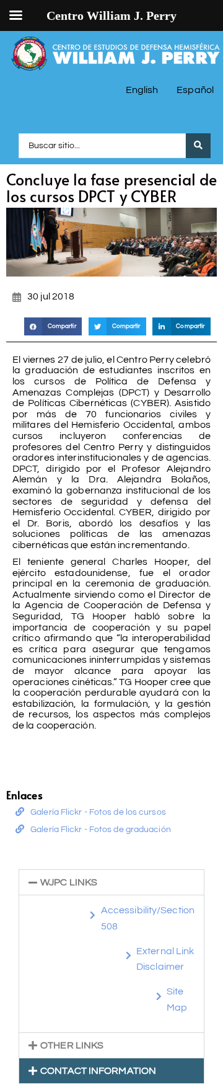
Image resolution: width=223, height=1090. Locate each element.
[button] (53, 326)
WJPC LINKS (68, 882)
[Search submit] (198, 145)
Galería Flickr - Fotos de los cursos (98, 812)
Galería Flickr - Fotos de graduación (100, 829)
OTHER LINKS (71, 1045)
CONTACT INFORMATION (98, 1071)
